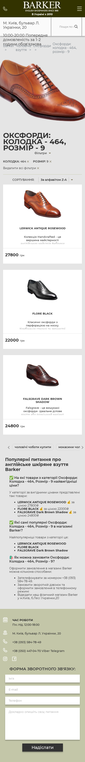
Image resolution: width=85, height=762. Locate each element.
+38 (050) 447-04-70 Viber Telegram (38, 651)
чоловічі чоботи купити (33, 447)
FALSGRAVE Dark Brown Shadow (42, 400)
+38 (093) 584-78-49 (26, 642)
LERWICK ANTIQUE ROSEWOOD (43, 228)
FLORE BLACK (42, 313)
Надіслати (43, 747)
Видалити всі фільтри (19, 168)
